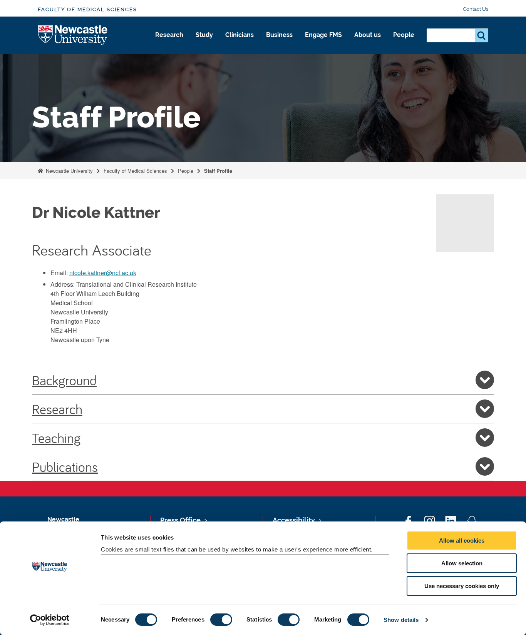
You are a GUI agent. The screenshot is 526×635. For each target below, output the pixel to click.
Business (279, 34)
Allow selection (461, 563)
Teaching (56, 437)
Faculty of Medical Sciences (87, 9)
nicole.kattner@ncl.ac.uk (102, 272)
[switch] (221, 619)
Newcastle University (68, 170)
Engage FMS (323, 34)
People (403, 34)
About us (367, 34)
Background (64, 380)
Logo (73, 35)
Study (204, 34)
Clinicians (239, 34)
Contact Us (475, 9)
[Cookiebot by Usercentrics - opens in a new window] (50, 620)
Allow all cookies (461, 540)
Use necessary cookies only (461, 586)
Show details (401, 620)
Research (169, 34)
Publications (65, 466)
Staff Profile (218, 170)
